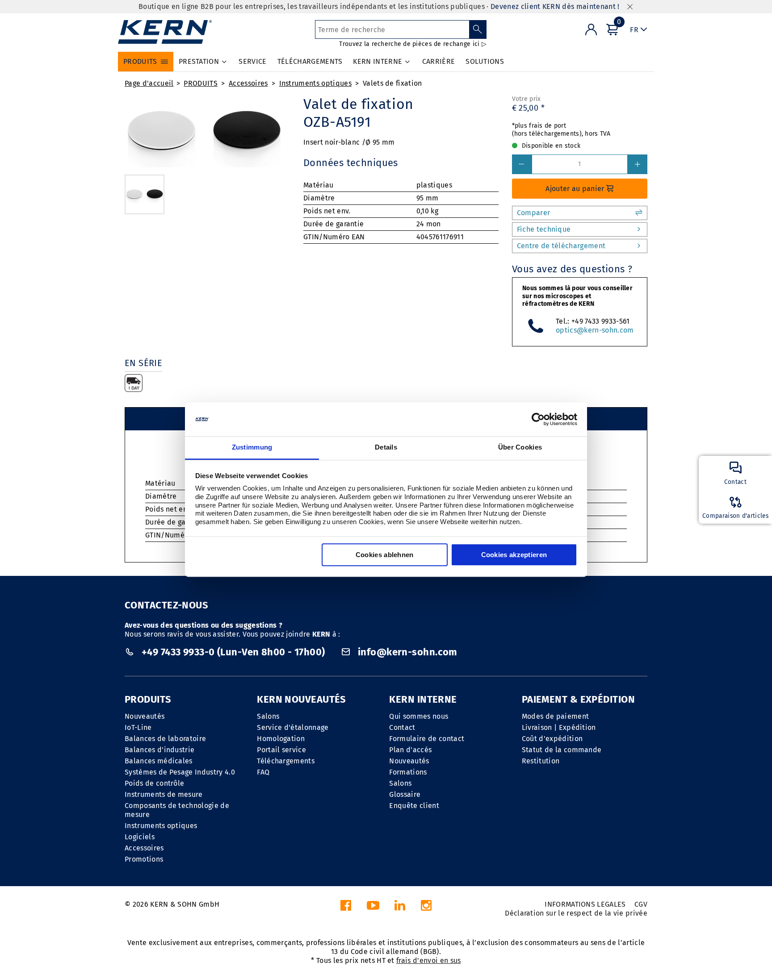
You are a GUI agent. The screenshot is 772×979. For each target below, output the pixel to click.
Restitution (541, 761)
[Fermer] (630, 7)
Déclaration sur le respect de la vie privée (576, 913)
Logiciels (140, 837)
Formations (408, 772)
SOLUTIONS (485, 61)
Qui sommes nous (418, 716)
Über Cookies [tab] (520, 447)
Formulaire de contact (426, 738)
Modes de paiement (555, 716)
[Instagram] (426, 908)
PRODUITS (201, 83)
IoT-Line (138, 727)
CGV (640, 904)
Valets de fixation (392, 83)
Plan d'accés (410, 750)
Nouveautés (144, 716)
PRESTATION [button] (199, 61)
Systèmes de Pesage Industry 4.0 (180, 772)
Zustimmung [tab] (252, 447)
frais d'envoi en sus (428, 960)
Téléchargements (286, 761)
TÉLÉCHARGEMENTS (310, 61)
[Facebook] (345, 908)
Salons (268, 716)
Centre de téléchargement (561, 246)
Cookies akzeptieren (514, 555)
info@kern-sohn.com (406, 652)
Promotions (144, 859)
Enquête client (414, 805)
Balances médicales (159, 761)
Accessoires (248, 83)
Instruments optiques (315, 83)
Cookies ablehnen (385, 555)
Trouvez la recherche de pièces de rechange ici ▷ (412, 44)
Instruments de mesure (164, 794)
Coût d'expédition (552, 738)
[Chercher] (478, 29)
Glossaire (404, 794)
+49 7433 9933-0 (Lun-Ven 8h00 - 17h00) (233, 652)
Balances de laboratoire (165, 738)
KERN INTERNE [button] (377, 61)
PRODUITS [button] (140, 61)
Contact (402, 727)
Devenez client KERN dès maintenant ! (555, 6)
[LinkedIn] (399, 908)
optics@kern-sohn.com (595, 330)
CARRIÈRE (438, 61)
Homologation (281, 738)
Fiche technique (544, 229)
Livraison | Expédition (559, 727)
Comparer (533, 212)
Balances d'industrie (159, 750)
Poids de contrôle (154, 783)
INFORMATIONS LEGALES (585, 904)
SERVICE (252, 61)
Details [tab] (386, 447)
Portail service (281, 750)
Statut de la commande (562, 750)
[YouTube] (373, 908)
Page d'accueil (149, 83)
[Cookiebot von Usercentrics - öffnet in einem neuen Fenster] (538, 419)
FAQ (263, 772)
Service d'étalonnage (292, 727)
